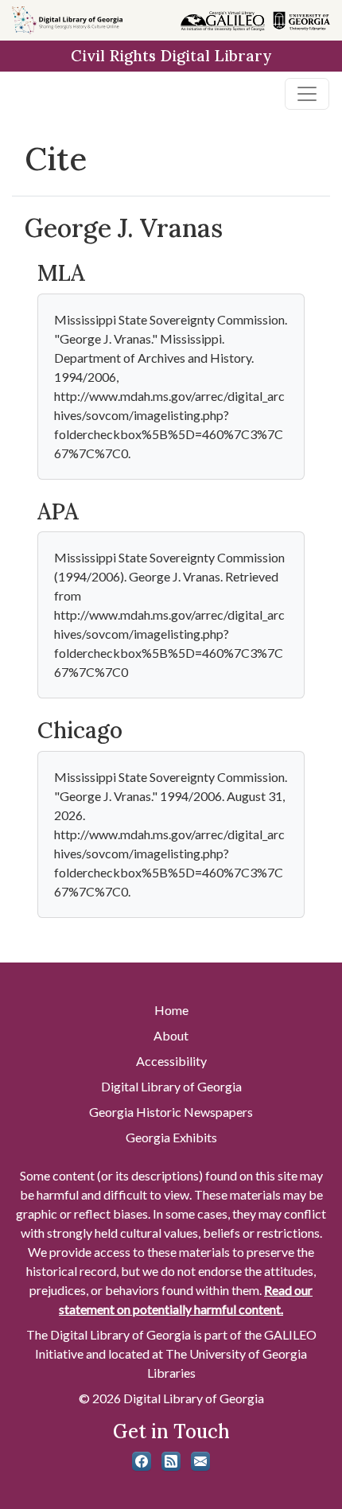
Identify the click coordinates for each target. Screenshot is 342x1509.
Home (171, 1009)
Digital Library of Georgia (171, 1086)
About (171, 1035)
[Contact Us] (200, 1461)
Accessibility (171, 1060)
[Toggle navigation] (307, 94)
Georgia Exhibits (171, 1137)
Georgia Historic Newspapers (171, 1111)
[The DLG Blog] (171, 1461)
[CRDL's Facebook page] (141, 1461)
